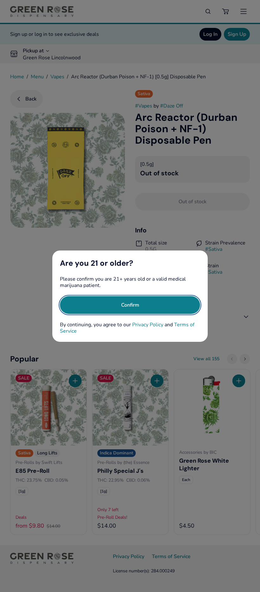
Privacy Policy (147, 324)
